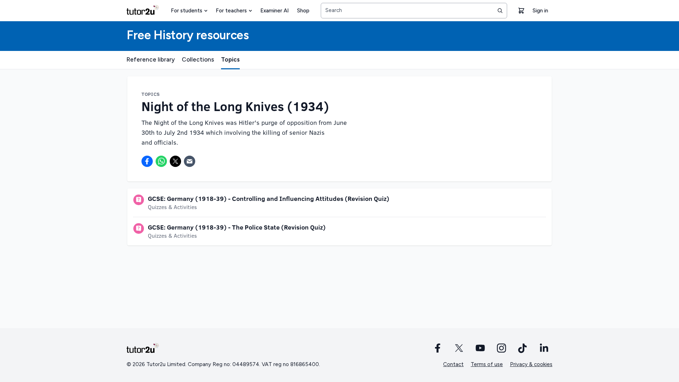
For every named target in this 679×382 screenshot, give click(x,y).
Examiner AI (274, 10)
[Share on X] (175, 161)
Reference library (151, 59)
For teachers (231, 10)
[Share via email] (189, 161)
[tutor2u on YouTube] (480, 348)
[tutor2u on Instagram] (501, 348)
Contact (453, 364)
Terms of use (487, 364)
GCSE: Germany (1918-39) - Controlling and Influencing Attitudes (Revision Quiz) (268, 198)
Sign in (540, 10)
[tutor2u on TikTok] (522, 348)
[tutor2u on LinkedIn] (543, 348)
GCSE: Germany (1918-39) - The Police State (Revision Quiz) (237, 227)
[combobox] (414, 10)
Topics (230, 59)
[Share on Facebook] (147, 161)
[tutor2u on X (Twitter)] (459, 348)
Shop (303, 10)
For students (186, 10)
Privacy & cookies (531, 364)
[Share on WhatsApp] (161, 161)
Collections (198, 59)
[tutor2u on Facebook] (437, 348)
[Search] (500, 11)
